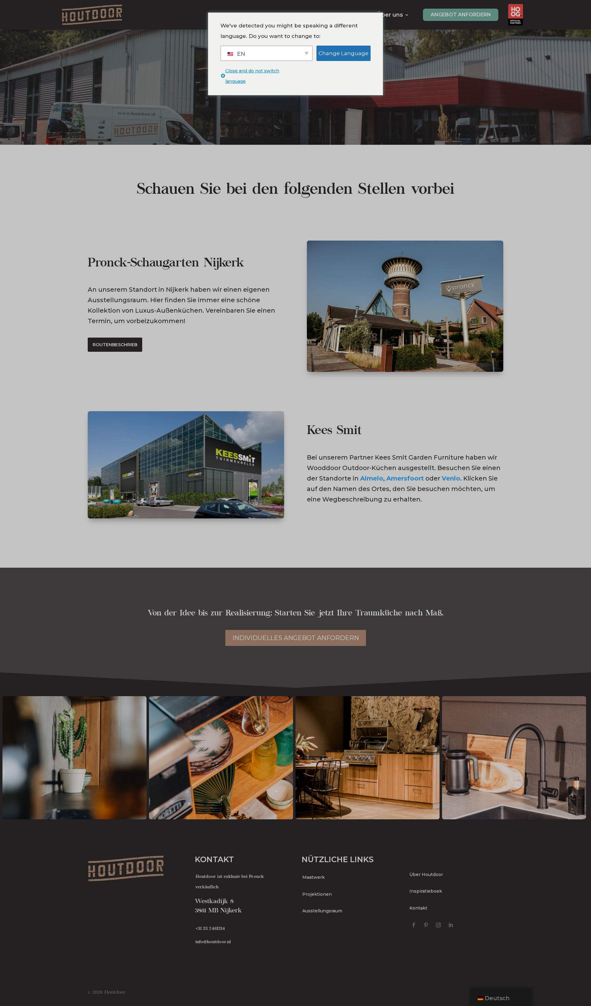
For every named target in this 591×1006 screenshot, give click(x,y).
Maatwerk (313, 877)
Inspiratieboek (425, 891)
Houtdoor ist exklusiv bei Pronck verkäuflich (229, 882)
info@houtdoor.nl (213, 941)
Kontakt (418, 908)
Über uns (390, 14)
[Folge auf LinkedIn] (451, 925)
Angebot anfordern (461, 15)
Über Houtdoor (426, 874)
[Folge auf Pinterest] (426, 925)
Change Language (343, 53)
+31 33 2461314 (210, 928)
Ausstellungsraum (322, 911)
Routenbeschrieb (115, 344)
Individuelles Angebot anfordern (295, 638)
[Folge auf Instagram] (438, 925)
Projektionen (317, 894)
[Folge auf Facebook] (414, 925)
